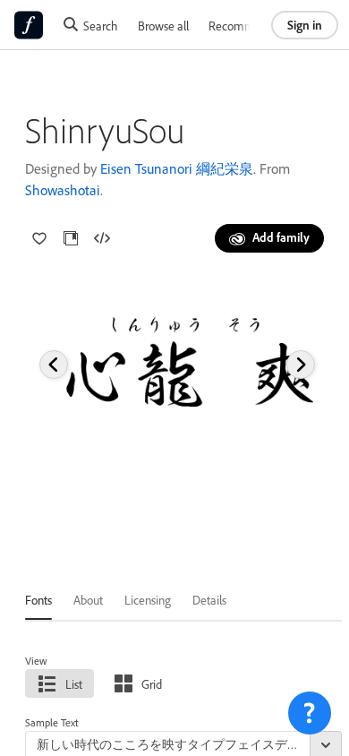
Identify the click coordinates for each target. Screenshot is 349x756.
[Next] (300, 364)
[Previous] (53, 364)
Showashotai (62, 190)
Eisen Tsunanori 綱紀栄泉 (176, 168)
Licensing (147, 599)
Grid (151, 684)
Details (209, 599)
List (73, 684)
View (36, 660)
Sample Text (52, 722)
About (88, 599)
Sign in (304, 24)
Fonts (38, 599)
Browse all (163, 25)
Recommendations (256, 25)
